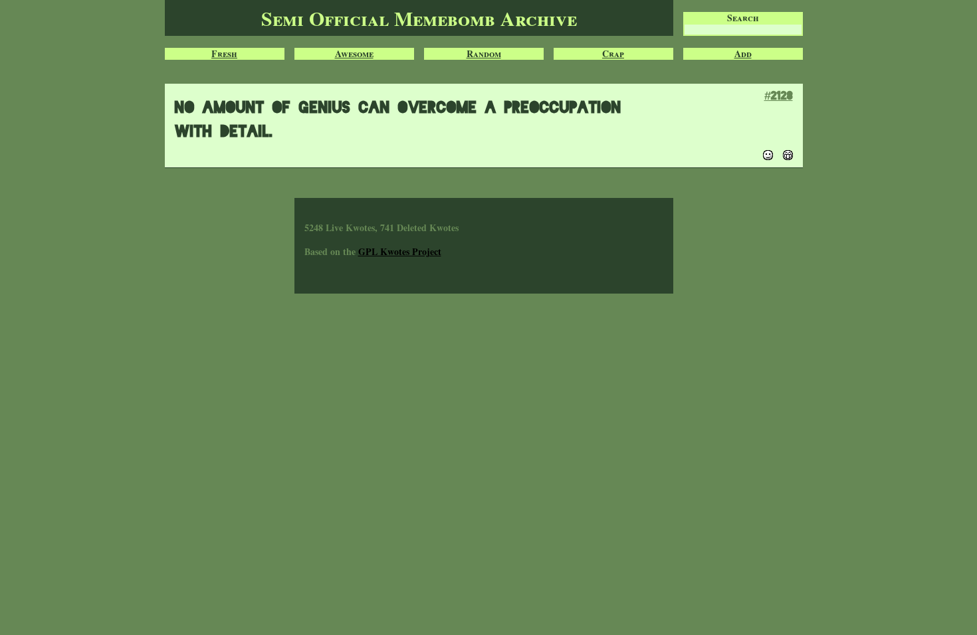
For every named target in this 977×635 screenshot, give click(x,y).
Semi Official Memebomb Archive (419, 18)
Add (743, 54)
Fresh (224, 54)
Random (484, 54)
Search (743, 18)
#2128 (778, 95)
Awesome (354, 54)
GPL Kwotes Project (399, 251)
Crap (613, 54)
